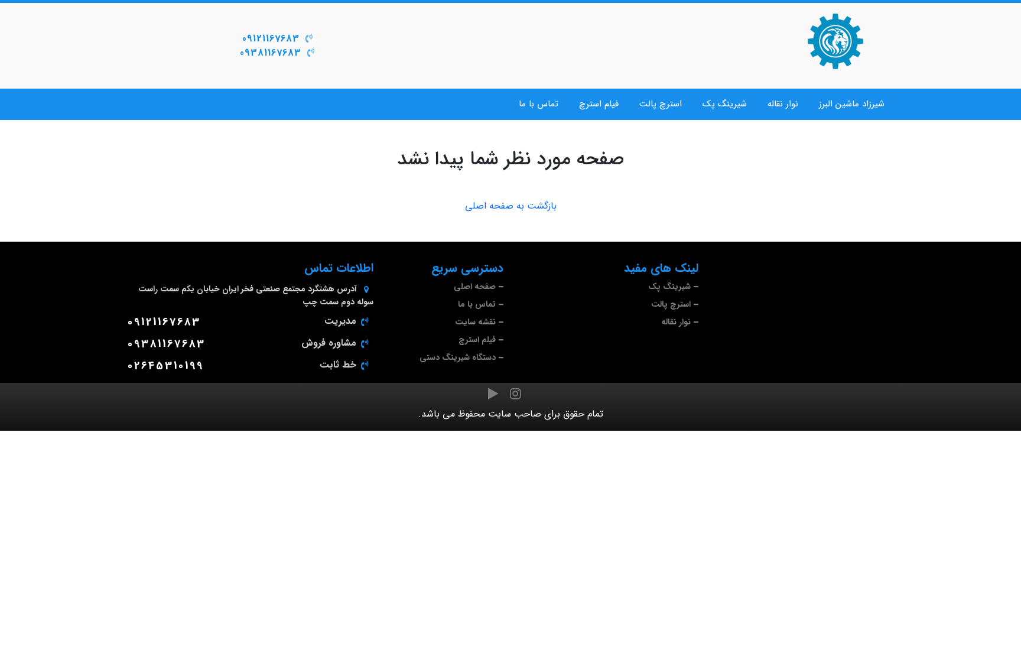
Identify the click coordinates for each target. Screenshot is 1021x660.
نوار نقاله (783, 104)
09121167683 (271, 38)
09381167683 (270, 52)
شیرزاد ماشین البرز (852, 104)
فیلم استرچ (599, 104)
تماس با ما (538, 104)
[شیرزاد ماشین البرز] (835, 41)
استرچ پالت (660, 104)
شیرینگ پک (725, 104)
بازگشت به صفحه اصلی (511, 206)
